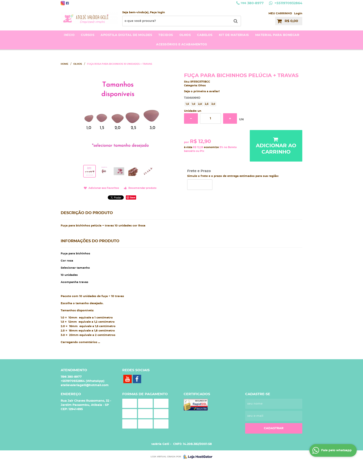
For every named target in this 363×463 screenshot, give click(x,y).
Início (69, 35)
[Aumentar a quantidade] (230, 118)
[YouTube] (127, 379)
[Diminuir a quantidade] (191, 118)
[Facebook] (67, 3)
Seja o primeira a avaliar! (202, 91)
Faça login (157, 12)
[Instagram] (63, 3)
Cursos (87, 35)
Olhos (185, 35)
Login (298, 13)
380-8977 (252, 3)
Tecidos (165, 35)
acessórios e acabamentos (181, 44)
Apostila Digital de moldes (126, 35)
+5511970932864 (287, 3)
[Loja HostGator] (196, 457)
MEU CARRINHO (280, 13)
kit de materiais (234, 35)
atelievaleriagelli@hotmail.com (85, 385)
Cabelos (205, 35)
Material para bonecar (277, 35)
